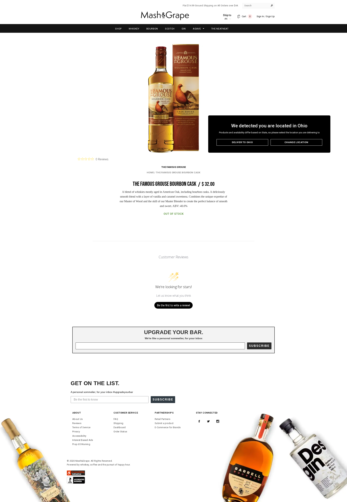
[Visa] (76, 480)
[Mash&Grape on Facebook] (199, 421)
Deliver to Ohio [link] (242, 142)
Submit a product (164, 423)
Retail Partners (162, 419)
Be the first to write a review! (173, 305)
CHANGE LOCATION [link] (296, 142)
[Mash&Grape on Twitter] (208, 421)
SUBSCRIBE (259, 345)
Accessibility (79, 436)
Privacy (76, 431)
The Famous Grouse (173, 167)
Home (150, 172)
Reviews (76, 423)
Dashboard (119, 427)
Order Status (120, 431)
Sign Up (270, 16)
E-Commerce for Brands (168, 427)
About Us (77, 419)
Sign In (260, 16)
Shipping (118, 423)
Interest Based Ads (82, 440)
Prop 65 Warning (81, 444)
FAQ (115, 419)
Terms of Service (81, 427)
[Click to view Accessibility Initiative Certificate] (76, 472)
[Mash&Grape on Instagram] (218, 421)
